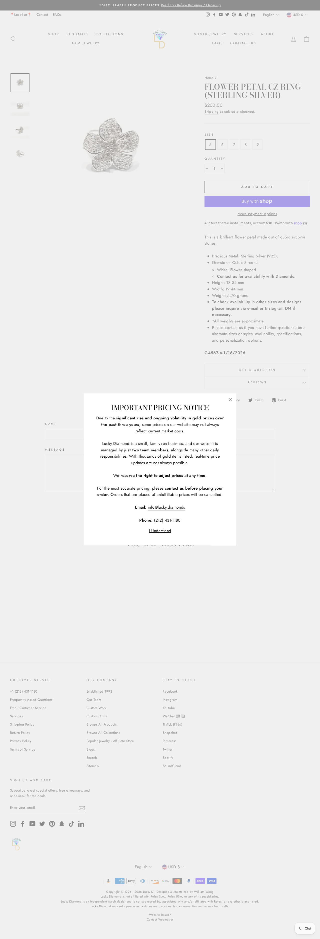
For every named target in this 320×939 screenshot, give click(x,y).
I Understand (160, 531)
